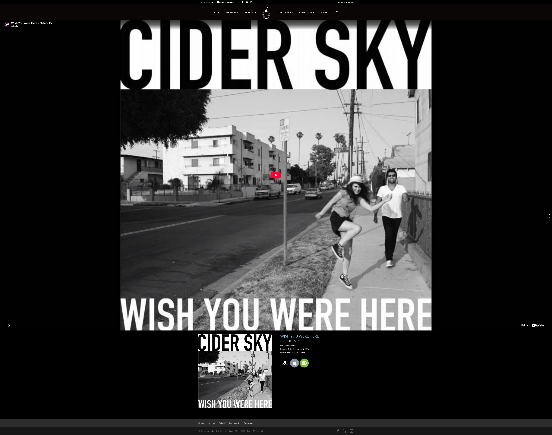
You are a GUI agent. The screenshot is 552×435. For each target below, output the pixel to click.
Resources (305, 12)
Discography (283, 12)
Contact (325, 12)
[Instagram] (251, 2)
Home (217, 12)
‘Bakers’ (249, 12)
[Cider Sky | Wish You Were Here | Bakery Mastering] (235, 407)
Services (231, 12)
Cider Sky (292, 341)
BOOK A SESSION (346, 2)
